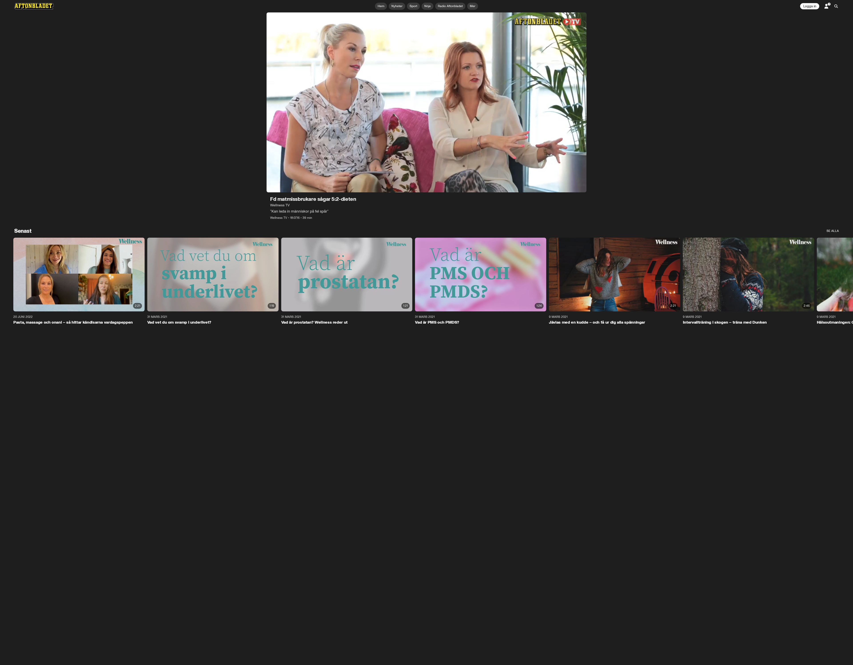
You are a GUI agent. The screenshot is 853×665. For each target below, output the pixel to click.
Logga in (809, 6)
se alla (833, 231)
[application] (426, 102)
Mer (472, 6)
